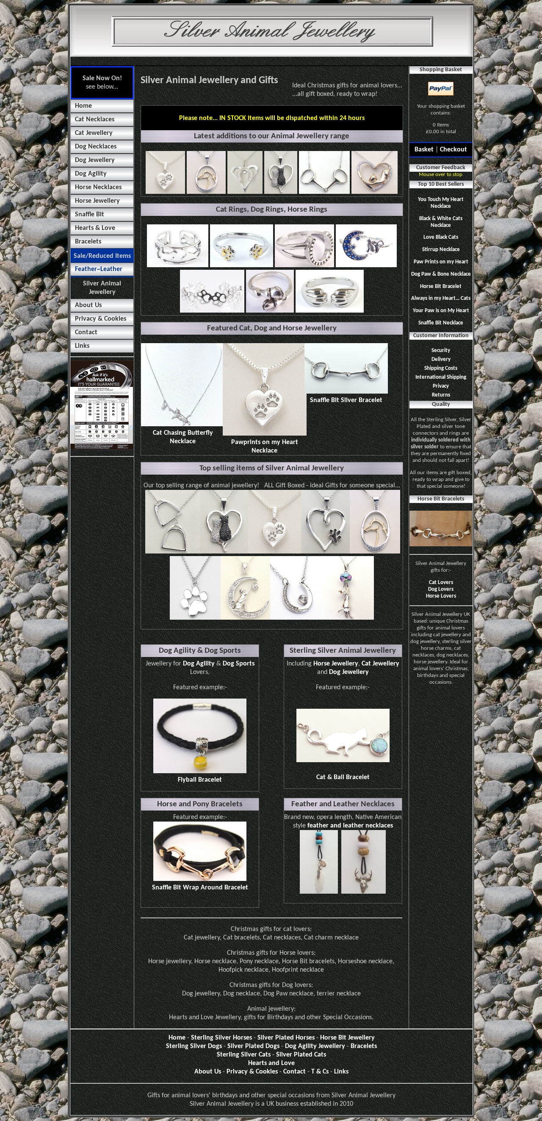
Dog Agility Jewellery (315, 1046)
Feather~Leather (98, 269)
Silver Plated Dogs (253, 1046)
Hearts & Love (95, 228)
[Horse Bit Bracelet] (440, 545)
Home (83, 106)
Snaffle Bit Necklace (440, 323)
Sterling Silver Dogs (194, 1046)
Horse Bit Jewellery (347, 1037)
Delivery (441, 359)
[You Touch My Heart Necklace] (245, 618)
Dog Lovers (441, 589)
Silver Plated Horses (286, 1037)
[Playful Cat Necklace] (348, 618)
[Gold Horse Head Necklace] (375, 551)
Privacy (441, 386)
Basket (424, 149)
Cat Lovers (441, 582)
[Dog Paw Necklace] (195, 618)
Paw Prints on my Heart (441, 262)
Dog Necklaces (95, 146)
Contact (86, 332)
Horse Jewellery (97, 201)
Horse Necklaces (98, 187)
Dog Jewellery (95, 160)
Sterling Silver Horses (221, 1037)
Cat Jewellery (94, 133)
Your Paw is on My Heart (441, 310)
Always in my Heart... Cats (440, 298)
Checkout (453, 149)
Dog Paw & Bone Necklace (441, 274)
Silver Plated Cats (301, 1054)
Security (440, 350)
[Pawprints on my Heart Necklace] (274, 551)
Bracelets (88, 241)
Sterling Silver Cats (244, 1054)
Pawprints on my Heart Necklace (264, 446)
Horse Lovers (441, 596)
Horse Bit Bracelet (441, 286)
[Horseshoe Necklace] (296, 618)
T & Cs (320, 1071)
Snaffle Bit (89, 214)
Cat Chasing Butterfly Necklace (183, 437)
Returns (441, 395)
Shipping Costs (440, 368)
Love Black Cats (440, 237)
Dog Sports (238, 663)
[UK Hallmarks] (101, 448)
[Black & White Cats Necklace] (224, 551)
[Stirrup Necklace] (172, 551)
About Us (88, 305)
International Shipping (440, 377)
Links (82, 346)
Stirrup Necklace (441, 249)
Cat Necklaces (94, 119)
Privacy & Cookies (100, 319)
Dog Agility (91, 174)
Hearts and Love (271, 1063)
